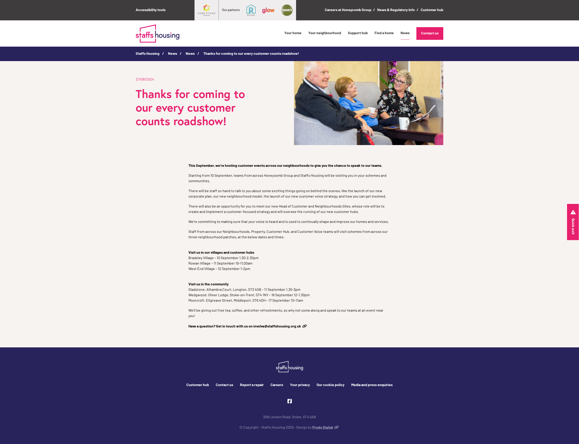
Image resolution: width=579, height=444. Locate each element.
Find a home (384, 33)
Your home (292, 33)
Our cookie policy (330, 385)
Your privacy (300, 385)
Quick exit (573, 226)
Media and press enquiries (372, 385)
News (405, 33)
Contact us (430, 33)
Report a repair (252, 385)
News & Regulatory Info (396, 10)
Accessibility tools (151, 10)
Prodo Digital (322, 428)
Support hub (358, 33)
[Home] (157, 33)
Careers (277, 385)
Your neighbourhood (324, 33)
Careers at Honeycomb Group (348, 10)
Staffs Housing (147, 54)
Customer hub (432, 10)
